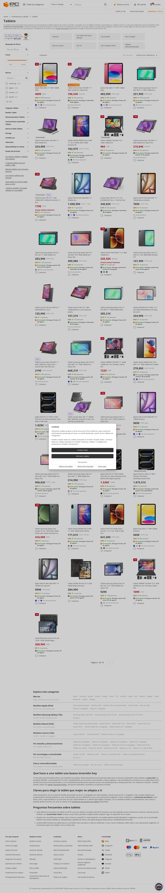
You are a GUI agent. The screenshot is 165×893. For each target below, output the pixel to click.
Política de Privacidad (85, 466)
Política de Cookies (66, 466)
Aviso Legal (102, 466)
